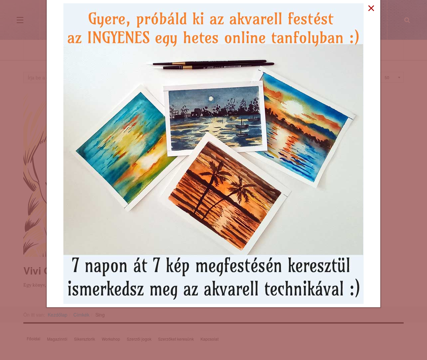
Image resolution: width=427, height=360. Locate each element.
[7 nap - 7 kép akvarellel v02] (213, 153)
